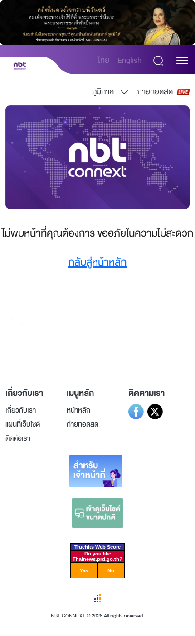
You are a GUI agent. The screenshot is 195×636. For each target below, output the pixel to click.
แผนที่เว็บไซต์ (22, 424)
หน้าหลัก (78, 410)
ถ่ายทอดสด (155, 91)
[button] (182, 60)
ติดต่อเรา (17, 438)
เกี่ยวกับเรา (20, 410)
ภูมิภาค (103, 91)
